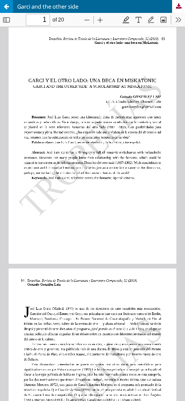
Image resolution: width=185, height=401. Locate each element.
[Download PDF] (178, 6)
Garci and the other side (47, 6)
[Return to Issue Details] (6, 6)
